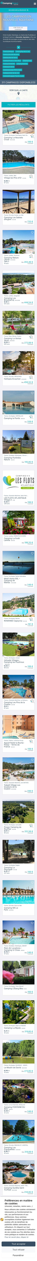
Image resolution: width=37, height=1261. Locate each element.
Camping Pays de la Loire (23, 51)
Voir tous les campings (18, 28)
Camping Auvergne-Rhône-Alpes (12, 70)
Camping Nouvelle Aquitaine (11, 54)
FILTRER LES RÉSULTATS (18, 104)
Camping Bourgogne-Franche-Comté (13, 76)
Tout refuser (19, 1249)
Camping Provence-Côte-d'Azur (12, 60)
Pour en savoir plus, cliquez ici (16, 1237)
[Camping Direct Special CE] (15, 4)
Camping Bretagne (8, 51)
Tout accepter (18, 1244)
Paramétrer (18, 1255)
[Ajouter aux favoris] (32, 112)
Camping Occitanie (8, 67)
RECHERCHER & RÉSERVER (17, 10)
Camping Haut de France (10, 57)
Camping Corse (27, 60)
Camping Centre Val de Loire (11, 73)
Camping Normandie (9, 64)
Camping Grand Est (22, 64)
